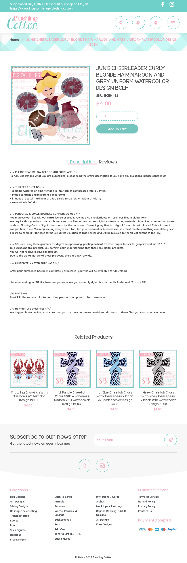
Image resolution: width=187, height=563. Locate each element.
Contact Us (145, 511)
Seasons (60, 506)
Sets (57, 524)
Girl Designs (17, 501)
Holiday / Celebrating (23, 511)
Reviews (108, 162)
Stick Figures (18, 530)
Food (13, 525)
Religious (15, 534)
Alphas (100, 501)
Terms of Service (148, 496)
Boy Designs (17, 496)
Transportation (19, 515)
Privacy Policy (146, 506)
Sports (14, 520)
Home (14, 39)
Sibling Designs (19, 506)
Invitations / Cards (107, 496)
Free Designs (18, 539)
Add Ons (60, 529)
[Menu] (173, 22)
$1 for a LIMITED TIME (68, 534)
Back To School (64, 496)
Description (82, 162)
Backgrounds (63, 519)
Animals (59, 501)
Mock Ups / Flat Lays (109, 506)
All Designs (103, 519)
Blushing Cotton (102, 557)
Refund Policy (146, 501)
